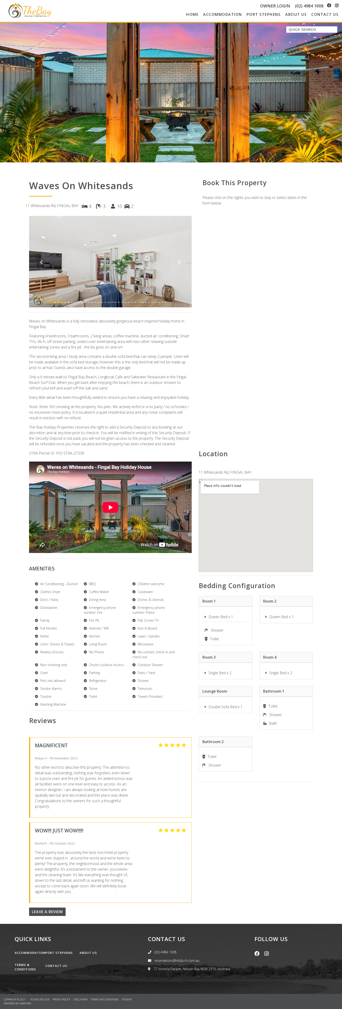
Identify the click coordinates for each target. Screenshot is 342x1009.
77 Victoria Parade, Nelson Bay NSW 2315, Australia (191, 969)
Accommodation (222, 14)
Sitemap (127, 999)
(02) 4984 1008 (309, 6)
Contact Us (325, 14)
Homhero (25, 1003)
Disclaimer (81, 999)
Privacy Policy (62, 999)
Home (192, 14)
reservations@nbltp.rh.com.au (176, 960)
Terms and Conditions (105, 999)
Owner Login (275, 6)
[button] (41, 262)
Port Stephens (264, 14)
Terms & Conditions (25, 967)
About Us (296, 14)
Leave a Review (47, 911)
